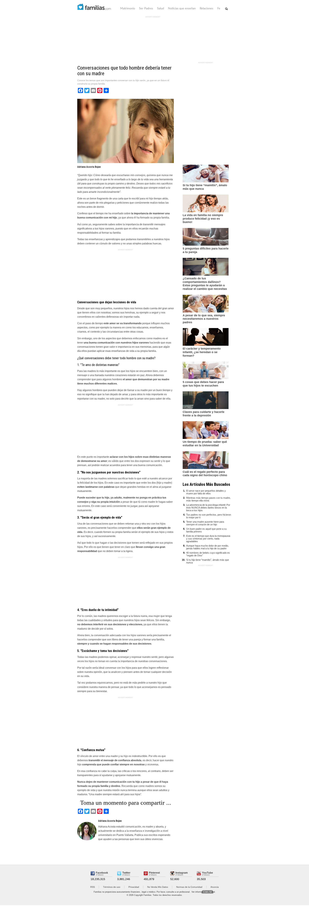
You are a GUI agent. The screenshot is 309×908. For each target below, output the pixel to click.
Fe (218, 8)
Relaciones (206, 8)
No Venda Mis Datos (157, 887)
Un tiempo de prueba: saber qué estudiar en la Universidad (205, 443)
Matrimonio (127, 8)
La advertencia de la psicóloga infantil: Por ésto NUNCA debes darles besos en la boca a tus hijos (208, 507)
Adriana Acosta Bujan (89, 166)
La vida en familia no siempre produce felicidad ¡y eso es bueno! (203, 219)
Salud (160, 8)
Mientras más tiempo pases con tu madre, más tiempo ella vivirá (208, 499)
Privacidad (133, 887)
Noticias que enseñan (182, 8)
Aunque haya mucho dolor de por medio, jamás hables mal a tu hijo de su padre (207, 547)
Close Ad (207, 892)
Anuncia (215, 887)
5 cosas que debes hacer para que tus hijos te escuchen (203, 383)
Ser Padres (146, 8)
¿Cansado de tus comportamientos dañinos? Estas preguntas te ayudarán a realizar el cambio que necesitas (205, 283)
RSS (92, 887)
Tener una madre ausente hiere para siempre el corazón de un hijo (205, 523)
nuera (144, 616)
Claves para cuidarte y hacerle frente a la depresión (203, 413)
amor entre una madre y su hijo (110, 756)
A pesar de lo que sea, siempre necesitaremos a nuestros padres (204, 319)
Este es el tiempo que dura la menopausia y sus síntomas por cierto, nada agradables (208, 538)
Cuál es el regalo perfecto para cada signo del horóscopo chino (205, 473)
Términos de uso (111, 887)
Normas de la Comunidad (189, 887)
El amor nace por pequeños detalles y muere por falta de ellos (206, 492)
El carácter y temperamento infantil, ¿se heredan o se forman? (202, 352)
